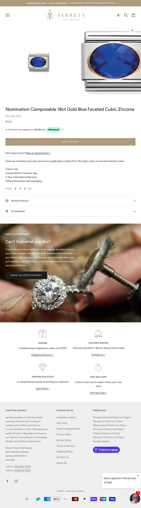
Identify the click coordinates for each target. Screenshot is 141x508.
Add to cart (70, 141)
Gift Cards (61, 423)
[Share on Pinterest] (25, 188)
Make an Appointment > (38, 153)
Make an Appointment (26, 275)
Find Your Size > (98, 392)
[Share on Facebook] (15, 188)
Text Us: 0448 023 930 (57, 3)
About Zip (61, 462)
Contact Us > (98, 354)
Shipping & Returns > (42, 354)
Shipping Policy (64, 451)
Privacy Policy (63, 434)
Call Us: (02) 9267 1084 (36, 3)
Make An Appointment (68, 428)
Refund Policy (63, 440)
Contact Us (62, 457)
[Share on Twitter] (20, 188)
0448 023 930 (23, 470)
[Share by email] (30, 188)
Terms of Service (65, 445)
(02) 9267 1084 (22, 466)
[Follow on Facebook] (7, 481)
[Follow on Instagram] (16, 481)
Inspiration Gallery (66, 417)
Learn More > (43, 388)
